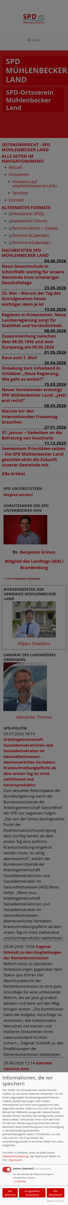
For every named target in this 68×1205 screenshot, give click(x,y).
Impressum (15, 1160)
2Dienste (19, 1181)
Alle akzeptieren (55, 1192)
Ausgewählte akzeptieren (32, 1192)
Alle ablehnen (10, 1192)
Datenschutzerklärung (15, 1156)
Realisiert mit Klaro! (55, 1201)
